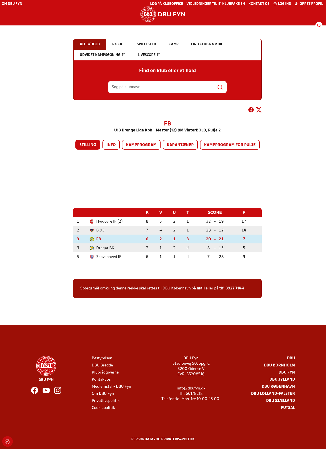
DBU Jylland (282, 380)
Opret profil (311, 4)
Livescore (146, 55)
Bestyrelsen (102, 358)
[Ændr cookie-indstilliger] (7, 441)
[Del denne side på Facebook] (251, 110)
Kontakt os (258, 4)
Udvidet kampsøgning (100, 55)
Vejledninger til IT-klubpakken (216, 4)
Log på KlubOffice (166, 4)
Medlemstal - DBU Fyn (111, 387)
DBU (291, 358)
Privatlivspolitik (106, 401)
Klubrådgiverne (105, 372)
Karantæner (180, 145)
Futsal (288, 408)
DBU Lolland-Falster (273, 394)
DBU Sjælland (280, 401)
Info (111, 145)
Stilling (87, 145)
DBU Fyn (287, 372)
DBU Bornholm (279, 365)
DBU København (278, 387)
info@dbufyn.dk (191, 388)
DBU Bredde (102, 365)
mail (201, 288)
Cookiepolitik (103, 408)
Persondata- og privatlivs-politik (163, 439)
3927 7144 (235, 288)
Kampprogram (141, 145)
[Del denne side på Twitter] (259, 110)
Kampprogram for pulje (230, 145)
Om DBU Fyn (12, 4)
